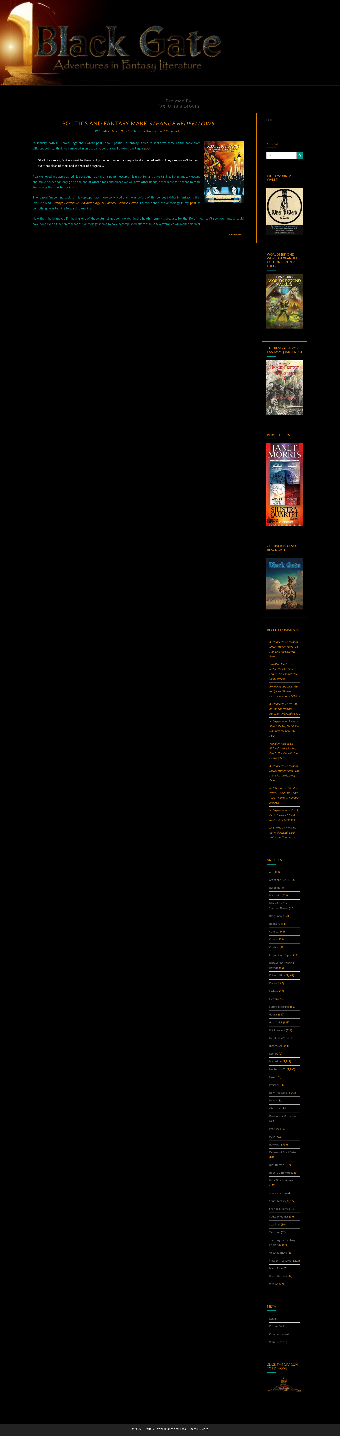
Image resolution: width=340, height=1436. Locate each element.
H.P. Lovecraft (277, 1030)
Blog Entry (275, 916)
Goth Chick (275, 1022)
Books (273, 923)
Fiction (273, 999)
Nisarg (203, 1429)
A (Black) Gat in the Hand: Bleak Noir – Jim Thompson (284, 815)
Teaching (274, 1232)
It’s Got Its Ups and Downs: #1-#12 (284, 691)
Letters (273, 1053)
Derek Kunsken (148, 131)
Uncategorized (278, 1252)
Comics (273, 931)
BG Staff (274, 895)
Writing (273, 1284)
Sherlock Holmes (279, 1208)
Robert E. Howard (279, 1172)
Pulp (272, 1136)
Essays (273, 983)
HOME (270, 120)
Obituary (274, 1108)
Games (273, 1014)
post (147, 148)
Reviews (274, 1144)
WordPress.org (278, 1342)
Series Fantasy (277, 1201)
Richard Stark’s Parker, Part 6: (283, 673)
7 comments (172, 131)
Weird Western (278, 1276)
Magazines (275, 1061)
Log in (273, 1318)
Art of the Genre (279, 880)
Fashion (274, 991)
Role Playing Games (281, 1180)
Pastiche (274, 1128)
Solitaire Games (278, 1216)
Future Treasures (279, 1006)
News (272, 1100)
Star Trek (274, 1224)
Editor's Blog (277, 975)
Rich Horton (276, 1165)
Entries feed (276, 1326)
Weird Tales (276, 1268)
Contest (274, 947)
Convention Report (281, 955)
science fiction (278, 1193)
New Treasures (278, 1092)
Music (272, 1077)
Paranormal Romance (282, 1116)
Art (271, 872)
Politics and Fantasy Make (138, 123)
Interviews (275, 1045)
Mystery (274, 1085)
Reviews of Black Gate (282, 1152)
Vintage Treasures (280, 1260)
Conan (273, 939)
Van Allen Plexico (279, 743)
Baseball (274, 887)
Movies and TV (277, 1069)
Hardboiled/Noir (279, 1038)
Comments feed (279, 1334)
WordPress (178, 1429)
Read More (236, 234)
